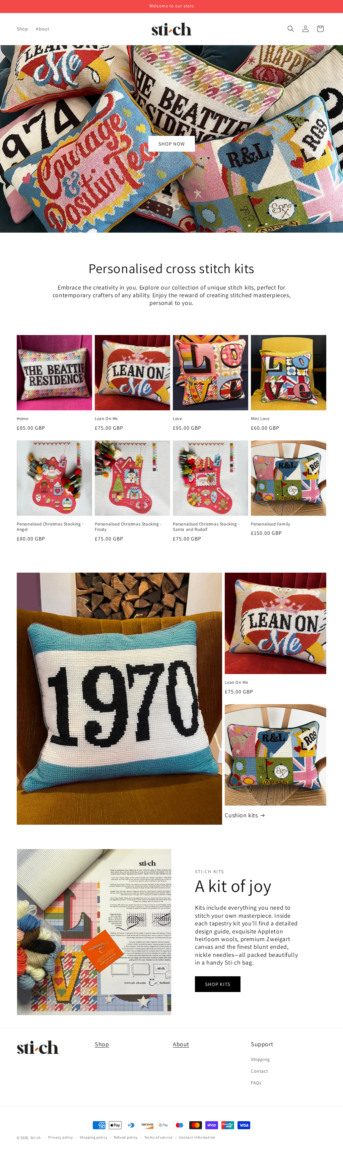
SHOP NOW (171, 144)
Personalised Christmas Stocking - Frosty (128, 526)
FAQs (256, 1083)
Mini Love (260, 418)
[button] (290, 28)
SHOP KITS (217, 984)
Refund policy (126, 1137)
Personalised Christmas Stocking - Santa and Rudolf (206, 526)
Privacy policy (60, 1137)
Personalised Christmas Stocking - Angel (50, 526)
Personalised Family (270, 524)
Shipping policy (94, 1137)
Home (22, 418)
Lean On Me (106, 418)
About (181, 1044)
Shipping (260, 1059)
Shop (102, 1044)
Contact (259, 1071)
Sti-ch (35, 1137)
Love (177, 418)
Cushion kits (241, 815)
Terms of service (158, 1137)
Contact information (197, 1137)
